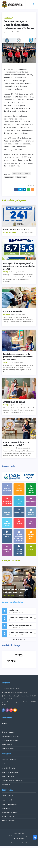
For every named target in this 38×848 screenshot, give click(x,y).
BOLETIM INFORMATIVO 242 (16, 229)
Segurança (8, 17)
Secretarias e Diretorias (9, 760)
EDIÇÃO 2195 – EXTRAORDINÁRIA (20, 625)
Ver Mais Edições (19, 639)
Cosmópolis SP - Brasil (19, 659)
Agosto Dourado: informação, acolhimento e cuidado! (16, 443)
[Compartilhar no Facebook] (16, 189)
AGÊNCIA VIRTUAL (7, 796)
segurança (9, 177)
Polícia (27, 174)
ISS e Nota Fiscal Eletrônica (10, 812)
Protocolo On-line (7, 808)
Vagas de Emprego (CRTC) (10, 772)
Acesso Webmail (19, 838)
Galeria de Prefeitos (8, 748)
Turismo (4, 728)
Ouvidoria (5, 764)
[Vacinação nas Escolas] (19, 297)
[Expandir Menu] (28, 4)
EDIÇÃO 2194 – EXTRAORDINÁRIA (20, 633)
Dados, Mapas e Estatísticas (10, 736)
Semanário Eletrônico (8, 768)
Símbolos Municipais (8, 732)
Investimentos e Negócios (10, 740)
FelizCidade (17, 174)
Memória (4, 724)
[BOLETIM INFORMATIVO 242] (19, 215)
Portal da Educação (8, 776)
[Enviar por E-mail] (32, 189)
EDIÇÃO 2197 (13, 610)
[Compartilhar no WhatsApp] (28, 189)
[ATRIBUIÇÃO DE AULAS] (19, 388)
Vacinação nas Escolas (13, 311)
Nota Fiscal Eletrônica (8, 816)
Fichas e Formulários (8, 821)
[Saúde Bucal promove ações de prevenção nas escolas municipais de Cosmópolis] (19, 340)
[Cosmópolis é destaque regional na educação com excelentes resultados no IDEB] (19, 249)
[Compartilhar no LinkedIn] (24, 189)
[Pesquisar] (33, 4)
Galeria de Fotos (7, 744)
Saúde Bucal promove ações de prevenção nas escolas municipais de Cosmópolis (18, 357)
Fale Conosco (6, 785)
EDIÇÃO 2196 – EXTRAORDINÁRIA (20, 618)
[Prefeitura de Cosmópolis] (12, 4)
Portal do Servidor (7, 800)
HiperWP (24, 843)
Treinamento (21, 177)
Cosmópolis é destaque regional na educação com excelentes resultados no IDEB (19, 266)
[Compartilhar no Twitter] (20, 189)
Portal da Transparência (9, 804)
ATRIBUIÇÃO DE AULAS (14, 402)
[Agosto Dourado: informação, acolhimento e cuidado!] (19, 428)
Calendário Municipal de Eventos (12, 780)
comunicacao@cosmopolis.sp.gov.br (15, 692)
